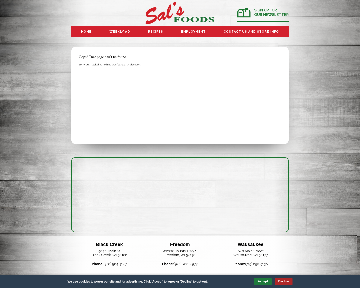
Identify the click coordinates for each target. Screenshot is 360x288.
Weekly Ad (120, 31)
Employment (193, 31)
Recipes (155, 31)
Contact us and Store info (251, 31)
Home (86, 31)
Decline (283, 281)
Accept (263, 281)
